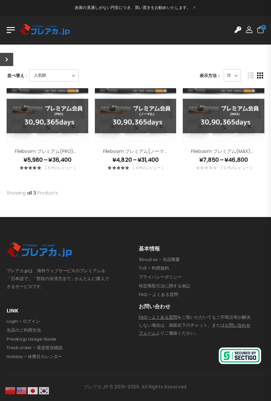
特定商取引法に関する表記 (164, 286)
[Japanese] (33, 390)
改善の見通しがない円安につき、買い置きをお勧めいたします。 (133, 7)
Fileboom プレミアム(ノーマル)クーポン (146, 151)
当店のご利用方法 (24, 330)
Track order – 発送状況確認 (34, 347)
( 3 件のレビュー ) (60, 168)
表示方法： (210, 75)
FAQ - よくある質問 (158, 317)
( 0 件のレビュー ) (236, 168)
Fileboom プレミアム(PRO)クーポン (53, 151)
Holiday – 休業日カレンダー (34, 356)
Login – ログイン (23, 321)
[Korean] (44, 390)
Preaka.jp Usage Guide (31, 339)
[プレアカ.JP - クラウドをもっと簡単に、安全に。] (44, 29)
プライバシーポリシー (160, 277)
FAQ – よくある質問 (158, 294)
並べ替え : (16, 75)
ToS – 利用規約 (154, 268)
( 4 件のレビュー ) (148, 168)
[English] (21, 390)
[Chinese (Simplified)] (10, 390)
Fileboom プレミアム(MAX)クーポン (230, 151)
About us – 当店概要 (159, 259)
